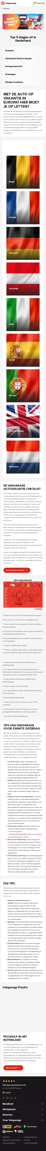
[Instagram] (7, 1098)
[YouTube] (11, 1098)
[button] (23, 50)
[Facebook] (4, 1098)
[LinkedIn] (15, 1098)
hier (22, 821)
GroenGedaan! (32, 1126)
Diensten (6, 8)
